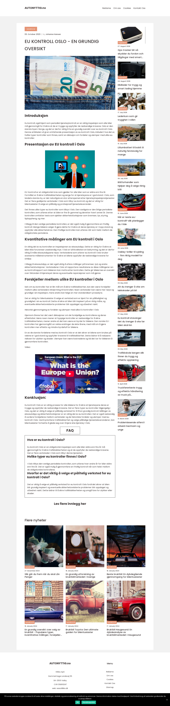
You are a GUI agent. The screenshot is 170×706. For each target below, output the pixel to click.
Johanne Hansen (53, 34)
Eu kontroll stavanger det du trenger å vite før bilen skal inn (131, 321)
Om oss (117, 8)
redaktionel (31, 29)
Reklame (106, 8)
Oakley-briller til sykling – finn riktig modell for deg (131, 255)
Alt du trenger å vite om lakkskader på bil (131, 288)
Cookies (127, 8)
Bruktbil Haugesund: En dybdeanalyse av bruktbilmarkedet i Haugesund (124, 632)
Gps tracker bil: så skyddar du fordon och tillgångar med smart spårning (130, 53)
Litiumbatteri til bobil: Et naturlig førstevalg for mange (131, 151)
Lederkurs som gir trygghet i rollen (128, 118)
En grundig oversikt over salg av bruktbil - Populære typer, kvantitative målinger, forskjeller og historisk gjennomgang (42, 632)
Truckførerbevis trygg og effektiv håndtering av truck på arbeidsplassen (130, 391)
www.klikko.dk (62, 688)
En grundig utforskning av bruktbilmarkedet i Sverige (80, 575)
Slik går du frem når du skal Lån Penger (42, 575)
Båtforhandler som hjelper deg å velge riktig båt (131, 186)
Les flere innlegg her (70, 504)
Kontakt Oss (139, 8)
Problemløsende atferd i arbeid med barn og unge (131, 426)
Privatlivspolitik (89, 702)
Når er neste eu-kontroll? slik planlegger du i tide (131, 220)
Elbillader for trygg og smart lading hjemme (130, 86)
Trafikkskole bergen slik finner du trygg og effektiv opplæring (131, 356)
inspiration (122, 43)
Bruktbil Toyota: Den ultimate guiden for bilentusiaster (82, 631)
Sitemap (110, 687)
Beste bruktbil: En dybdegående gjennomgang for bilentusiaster (124, 575)
